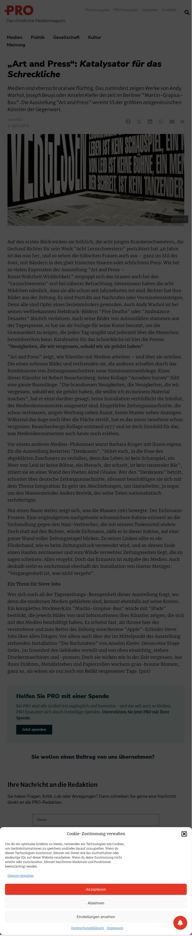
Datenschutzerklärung (87, 928)
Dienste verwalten (20, 875)
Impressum (115, 928)
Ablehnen (96, 903)
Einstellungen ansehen (96, 916)
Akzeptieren (96, 889)
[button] (184, 833)
